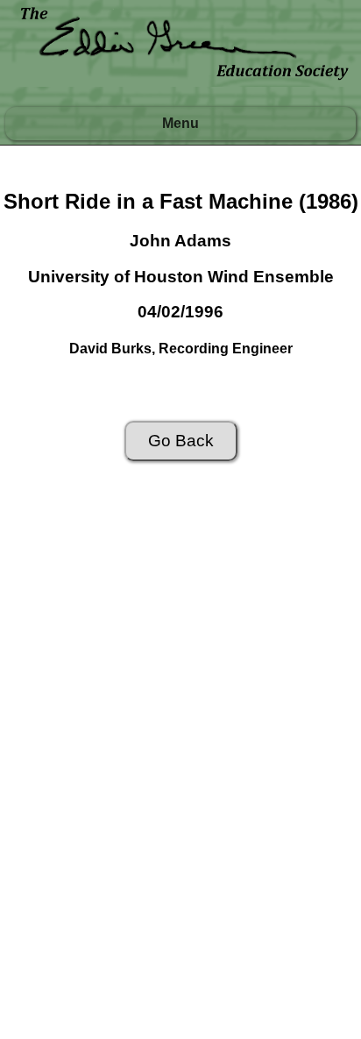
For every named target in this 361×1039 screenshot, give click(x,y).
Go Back (181, 440)
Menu (180, 123)
